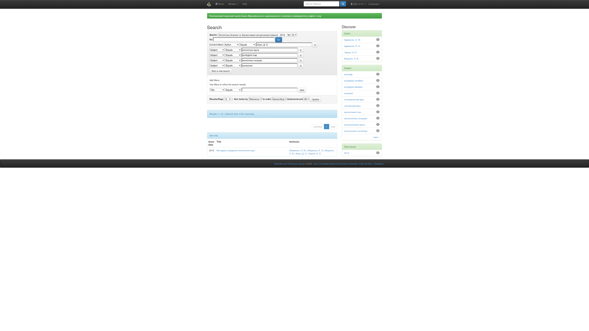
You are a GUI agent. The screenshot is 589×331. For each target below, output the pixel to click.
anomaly (348, 74)
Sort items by (241, 99)
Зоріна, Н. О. (314, 153)
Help (245, 3)
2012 (346, 152)
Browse (232, 3)
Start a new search (221, 70)
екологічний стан (352, 112)
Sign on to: (358, 3)
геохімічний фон (352, 105)
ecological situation (353, 86)
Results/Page (216, 99)
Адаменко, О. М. (297, 150)
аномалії (348, 93)
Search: (214, 34)
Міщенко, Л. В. (351, 58)
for (211, 39)
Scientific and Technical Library (289, 163)
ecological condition (353, 80)
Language (373, 3)
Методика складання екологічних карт (236, 150)
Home (221, 3)
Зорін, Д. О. (301, 153)
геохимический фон (354, 99)
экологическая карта (354, 124)
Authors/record (295, 99)
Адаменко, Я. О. (315, 150)
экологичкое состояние (355, 130)
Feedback (378, 163)
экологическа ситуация (355, 118)
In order (267, 99)
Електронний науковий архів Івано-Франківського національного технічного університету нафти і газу (265, 15)
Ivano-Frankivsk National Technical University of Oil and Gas (342, 163)
